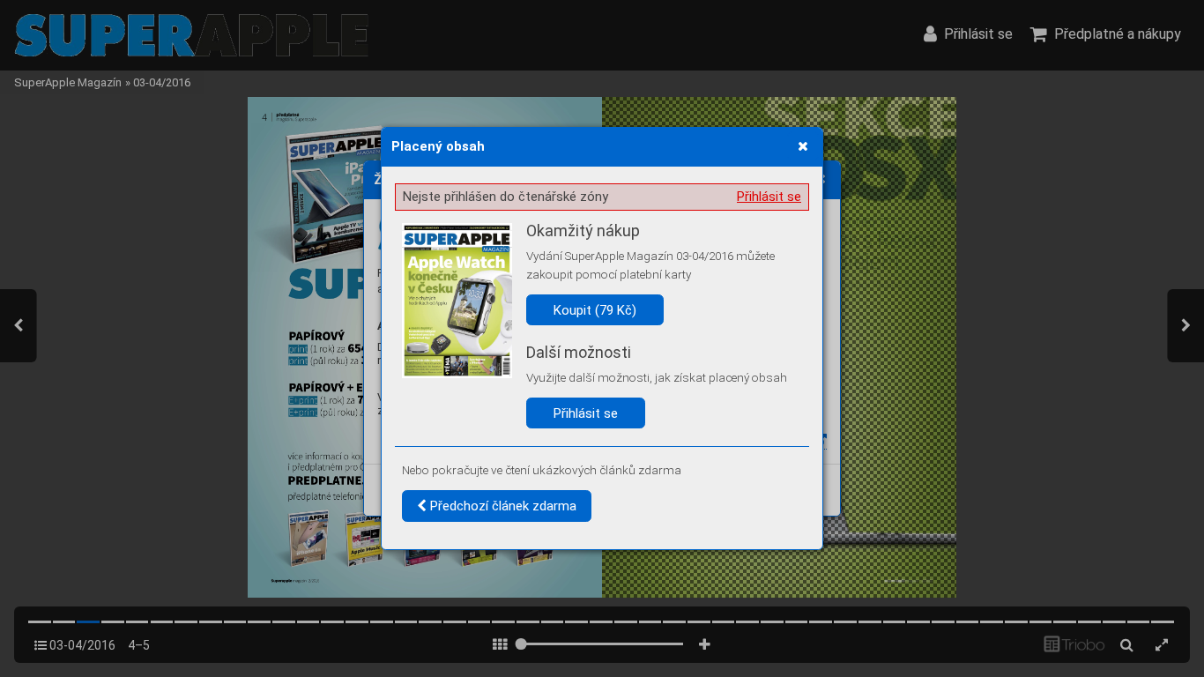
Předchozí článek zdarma (501, 506)
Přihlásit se (769, 197)
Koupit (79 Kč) (595, 310)
